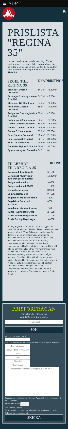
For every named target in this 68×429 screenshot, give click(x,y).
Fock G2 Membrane (18, 142)
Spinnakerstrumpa (18, 193)
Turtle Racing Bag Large (21, 219)
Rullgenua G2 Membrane (21, 120)
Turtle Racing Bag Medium (22, 215)
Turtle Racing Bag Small (21, 211)
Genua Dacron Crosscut (21, 123)
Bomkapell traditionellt (20, 172)
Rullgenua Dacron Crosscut (18, 108)
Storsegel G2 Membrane (21, 103)
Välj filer (25, 404)
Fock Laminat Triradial (20, 139)
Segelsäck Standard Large (22, 208)
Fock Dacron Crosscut (20, 135)
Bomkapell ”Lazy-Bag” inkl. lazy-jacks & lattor (20, 177)
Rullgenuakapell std (19, 182)
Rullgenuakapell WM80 (20, 186)
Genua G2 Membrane (19, 131)
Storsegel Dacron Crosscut (17, 91)
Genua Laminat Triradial (21, 127)
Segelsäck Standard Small (22, 197)
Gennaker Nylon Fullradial (22, 146)
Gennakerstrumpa (18, 190)
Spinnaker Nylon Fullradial (22, 150)
